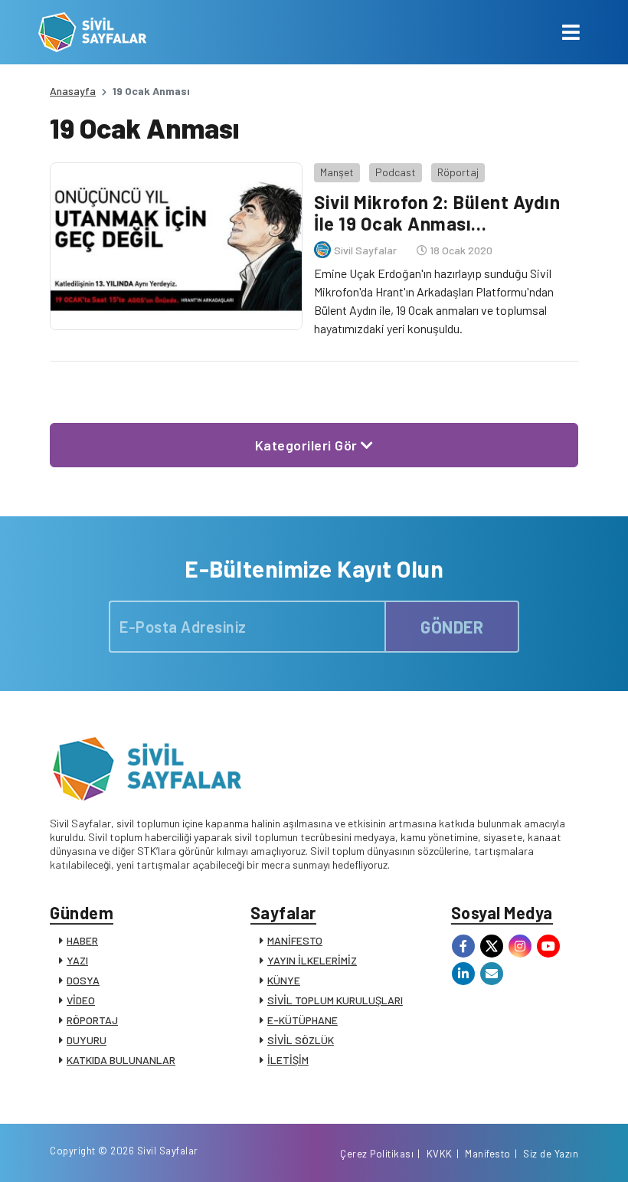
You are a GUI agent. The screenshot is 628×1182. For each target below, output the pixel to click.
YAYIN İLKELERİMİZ (312, 960)
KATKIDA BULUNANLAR (121, 1059)
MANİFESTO (294, 940)
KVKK (440, 1154)
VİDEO (81, 1000)
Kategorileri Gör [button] (308, 445)
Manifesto (488, 1154)
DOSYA (83, 980)
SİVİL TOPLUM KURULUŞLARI (335, 1000)
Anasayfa (73, 90)
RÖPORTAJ (92, 1019)
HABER (82, 940)
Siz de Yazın (550, 1154)
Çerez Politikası (377, 1154)
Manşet (337, 171)
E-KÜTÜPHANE (302, 1019)
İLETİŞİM (288, 1059)
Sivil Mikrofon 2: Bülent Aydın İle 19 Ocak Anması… (437, 213)
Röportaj (458, 171)
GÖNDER (451, 627)
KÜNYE (283, 980)
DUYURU (86, 1039)
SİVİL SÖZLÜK (300, 1039)
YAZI (77, 960)
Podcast (395, 171)
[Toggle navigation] (571, 32)
